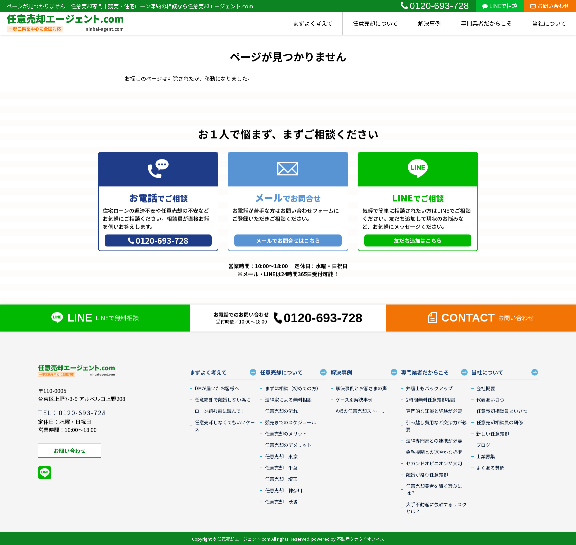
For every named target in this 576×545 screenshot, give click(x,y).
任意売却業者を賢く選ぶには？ (434, 489)
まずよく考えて (312, 23)
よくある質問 (490, 467)
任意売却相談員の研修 (499, 422)
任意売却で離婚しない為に (223, 399)
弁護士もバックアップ (429, 388)
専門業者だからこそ (486, 23)
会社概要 (485, 388)
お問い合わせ (553, 6)
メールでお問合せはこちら (288, 240)
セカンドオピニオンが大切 (434, 463)
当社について (549, 23)
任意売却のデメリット (288, 445)
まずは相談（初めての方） (293, 388)
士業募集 (485, 456)
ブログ (483, 445)
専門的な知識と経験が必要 (434, 411)
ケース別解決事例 (354, 399)
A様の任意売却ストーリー (363, 411)
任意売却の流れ (281, 411)
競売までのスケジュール (290, 422)
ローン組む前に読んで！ (220, 411)
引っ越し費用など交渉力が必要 (436, 426)
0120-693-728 (439, 6)
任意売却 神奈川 (283, 490)
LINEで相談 (503, 6)
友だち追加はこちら (418, 240)
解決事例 (429, 23)
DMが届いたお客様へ (217, 388)
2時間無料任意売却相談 (430, 399)
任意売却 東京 (281, 456)
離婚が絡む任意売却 (427, 474)
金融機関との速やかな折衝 (434, 452)
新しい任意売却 (492, 433)
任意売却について (375, 23)
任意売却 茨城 (281, 501)
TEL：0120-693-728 (72, 412)
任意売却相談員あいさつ (502, 411)
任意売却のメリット (286, 433)
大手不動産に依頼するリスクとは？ (436, 508)
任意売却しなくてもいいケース (225, 426)
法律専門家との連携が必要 (434, 440)
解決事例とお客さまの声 (361, 388)
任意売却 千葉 (281, 467)
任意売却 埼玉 (281, 479)
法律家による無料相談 (288, 399)
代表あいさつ (490, 399)
